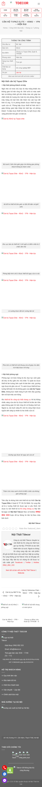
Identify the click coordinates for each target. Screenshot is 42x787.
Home (5, 28)
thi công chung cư (27, 509)
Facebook (19, 562)
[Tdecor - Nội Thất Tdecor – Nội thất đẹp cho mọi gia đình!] (21, 3)
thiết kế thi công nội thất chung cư (18, 400)
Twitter (28, 562)
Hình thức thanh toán (11, 685)
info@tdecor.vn (15, 649)
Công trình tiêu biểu (16, 28)
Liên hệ (18, 73)
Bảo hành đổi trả (10, 680)
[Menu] (38, 4)
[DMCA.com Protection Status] (10, 770)
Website (21, 573)
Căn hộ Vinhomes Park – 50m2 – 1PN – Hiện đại (31, 591)
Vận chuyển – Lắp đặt (12, 690)
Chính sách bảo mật (11, 694)
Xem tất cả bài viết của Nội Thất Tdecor (20, 570)
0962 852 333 (18, 645)
